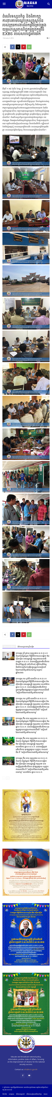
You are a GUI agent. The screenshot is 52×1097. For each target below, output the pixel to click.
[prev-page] (3, 778)
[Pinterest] (23, 47)
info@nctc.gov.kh (30, 1069)
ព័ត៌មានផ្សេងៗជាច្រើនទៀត (26, 646)
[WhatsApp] (29, 47)
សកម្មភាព (5, 659)
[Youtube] (29, 1075)
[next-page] (7, 778)
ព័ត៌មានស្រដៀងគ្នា (9, 646)
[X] (18, 47)
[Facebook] (12, 47)
